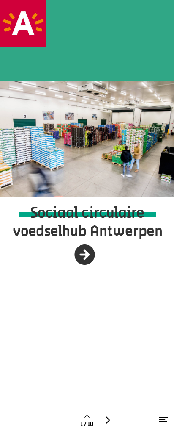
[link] (86, 254)
